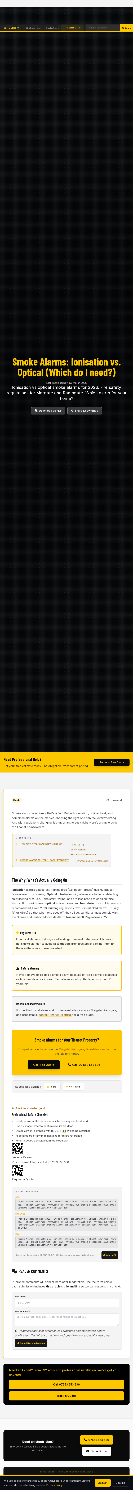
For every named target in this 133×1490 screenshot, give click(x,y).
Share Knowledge (86, 410)
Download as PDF (50, 410)
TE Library (13, 27)
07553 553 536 (98, 1440)
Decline (120, 1482)
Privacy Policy (54, 1485)
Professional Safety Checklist (92, 861)
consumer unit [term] (48, 1121)
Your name (20, 1296)
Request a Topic (74, 28)
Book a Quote (66, 1395)
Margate (44, 392)
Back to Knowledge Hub (32, 1108)
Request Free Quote (112, 762)
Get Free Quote (43, 1065)
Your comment (22, 1311)
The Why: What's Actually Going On (41, 843)
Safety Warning (78, 849)
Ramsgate (73, 392)
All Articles (53, 28)
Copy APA (111, 1255)
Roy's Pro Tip (78, 844)
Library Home (35, 28)
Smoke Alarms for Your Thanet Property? (44, 860)
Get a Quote (99, 1451)
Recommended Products (83, 854)
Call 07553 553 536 (66, 1384)
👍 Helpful (51, 1086)
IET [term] (64, 1130)
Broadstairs (93, 1049)
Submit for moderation (32, 1343)
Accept (102, 1482)
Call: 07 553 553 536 (86, 1065)
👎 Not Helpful (73, 1086)
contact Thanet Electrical (55, 1015)
